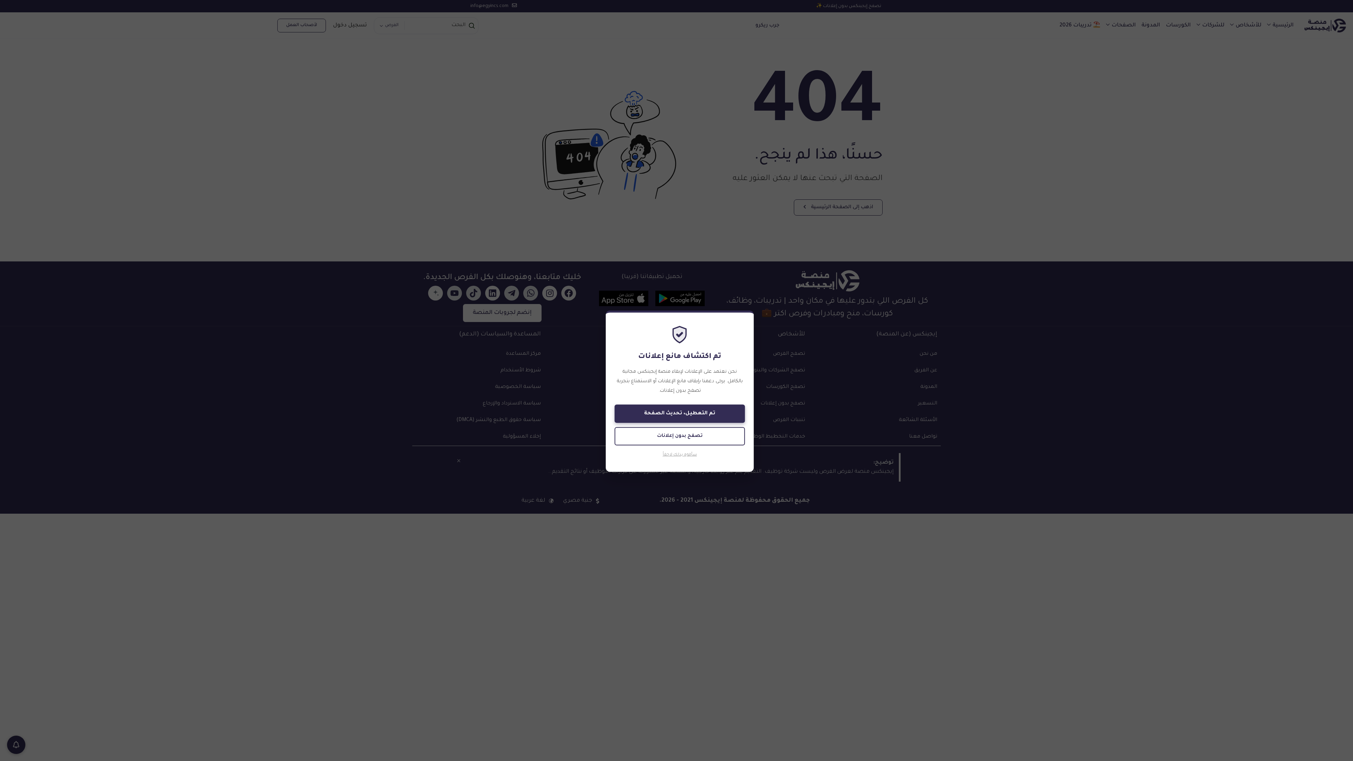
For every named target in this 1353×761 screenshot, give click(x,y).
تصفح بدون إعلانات (680, 436)
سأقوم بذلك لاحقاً (680, 455)
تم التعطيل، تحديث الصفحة (679, 413)
